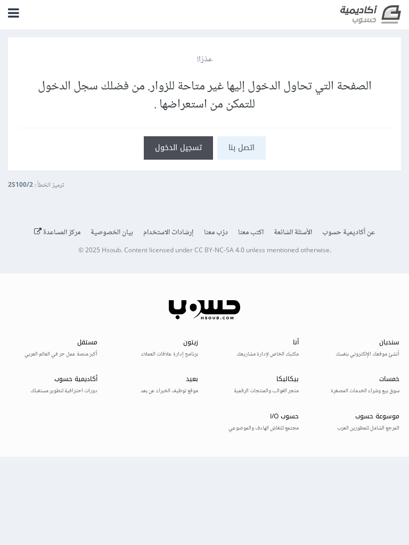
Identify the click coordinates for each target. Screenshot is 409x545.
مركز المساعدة (61, 232)
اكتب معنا (251, 232)
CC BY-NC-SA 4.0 (219, 251)
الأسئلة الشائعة (293, 232)
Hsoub (111, 251)
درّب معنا (216, 232)
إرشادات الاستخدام (168, 232)
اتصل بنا (241, 148)
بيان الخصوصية (112, 232)
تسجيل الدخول (178, 148)
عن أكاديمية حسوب (348, 232)
